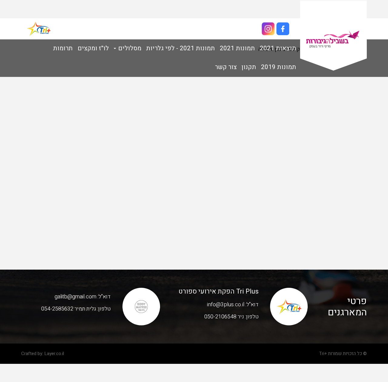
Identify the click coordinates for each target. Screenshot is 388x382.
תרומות (63, 48)
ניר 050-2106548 (224, 317)
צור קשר (226, 67)
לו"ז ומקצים (93, 48)
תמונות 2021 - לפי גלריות (180, 48)
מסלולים (129, 48)
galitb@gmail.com (75, 297)
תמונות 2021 (237, 48)
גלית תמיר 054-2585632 (68, 309)
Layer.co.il (54, 353)
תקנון (249, 67)
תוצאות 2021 (278, 48)
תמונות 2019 (278, 67)
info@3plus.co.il (225, 305)
